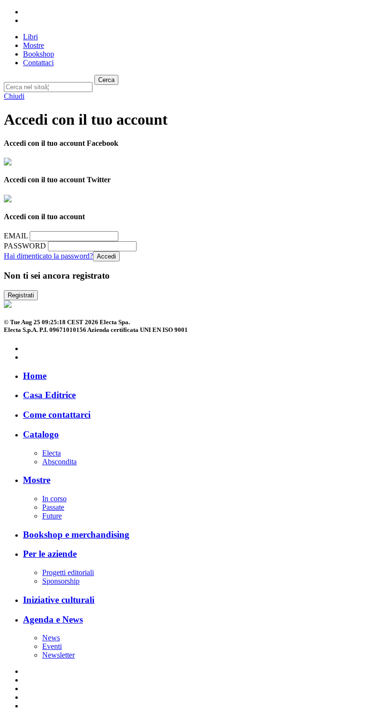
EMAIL (16, 236)
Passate (53, 507)
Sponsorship (61, 581)
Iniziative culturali (58, 600)
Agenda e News (53, 619)
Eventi (52, 646)
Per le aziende (50, 554)
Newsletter (58, 655)
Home (34, 376)
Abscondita (59, 462)
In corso (54, 498)
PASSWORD (25, 246)
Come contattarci (57, 415)
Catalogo (41, 434)
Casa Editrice (49, 395)
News (51, 638)
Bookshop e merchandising (76, 535)
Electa (51, 453)
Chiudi (14, 96)
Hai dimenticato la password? (48, 256)
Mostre (36, 480)
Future (52, 516)
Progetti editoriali (68, 572)
